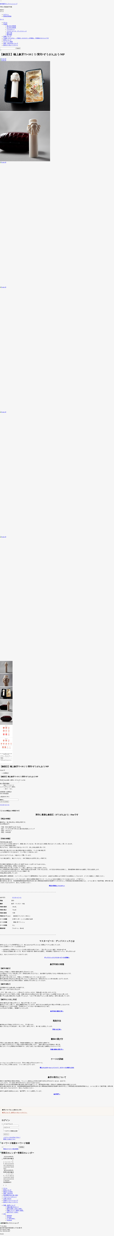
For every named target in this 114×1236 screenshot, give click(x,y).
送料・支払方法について (10, 43)
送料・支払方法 (8, 1193)
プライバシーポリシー (10, 1197)
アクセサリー (11, 29)
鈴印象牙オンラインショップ (8, 3)
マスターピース (4, 804)
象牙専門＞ (57, 1094)
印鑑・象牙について (9, 1205)
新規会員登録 (7, 16)
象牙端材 (9, 34)
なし (11, 788)
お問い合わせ (7, 1198)
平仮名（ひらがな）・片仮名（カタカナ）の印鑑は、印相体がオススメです (26, 38)
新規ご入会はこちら (9, 1139)
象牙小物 (9, 33)
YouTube (9, 1217)
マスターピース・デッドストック (17, 31)
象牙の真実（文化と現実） (15, 1208)
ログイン (6, 14)
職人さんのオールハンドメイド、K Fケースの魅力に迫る (57, 1067)
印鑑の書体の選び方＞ (57, 1049)
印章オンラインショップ (10, 1200)
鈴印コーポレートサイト (10, 45)
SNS (4, 1214)
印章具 (5, 24)
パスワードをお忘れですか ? (11, 1137)
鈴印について (7, 40)
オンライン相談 (8, 41)
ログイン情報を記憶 (11, 1131)
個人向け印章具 (11, 26)
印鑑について (7, 36)
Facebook (9, 1220)
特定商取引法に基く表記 (10, 1195)
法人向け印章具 (11, 27)
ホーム (5, 22)
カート (2, 19)
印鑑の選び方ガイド (13, 1207)
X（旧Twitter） (11, 1218)
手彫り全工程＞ (57, 1029)
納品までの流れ (8, 1191)
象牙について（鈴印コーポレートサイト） (14, 1112)
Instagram (9, 1215)
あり (6, 788)
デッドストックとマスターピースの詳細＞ (57, 957)
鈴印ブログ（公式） (13, 1212)
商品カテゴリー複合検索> (11, 1149)
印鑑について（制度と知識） (15, 1210)
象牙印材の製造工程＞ (57, 1011)
